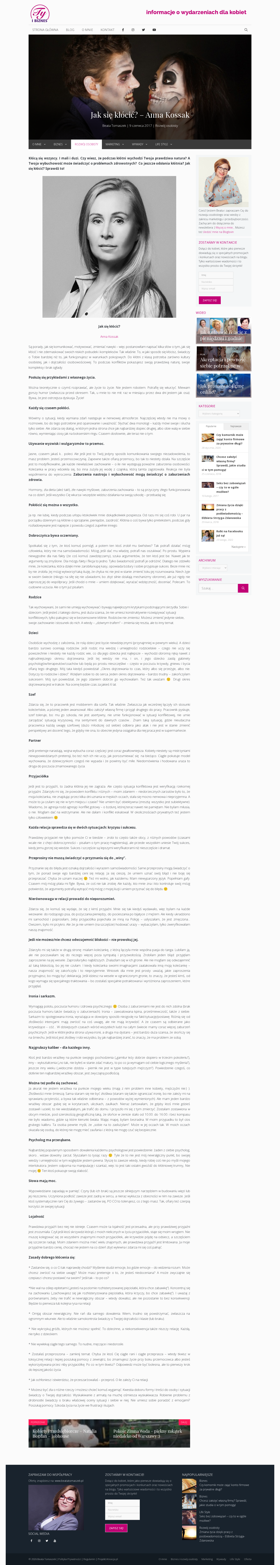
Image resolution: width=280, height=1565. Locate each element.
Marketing (113, 144)
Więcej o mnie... (225, 227)
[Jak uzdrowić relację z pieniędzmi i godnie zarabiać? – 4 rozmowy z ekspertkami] (224, 341)
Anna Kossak (109, 336)
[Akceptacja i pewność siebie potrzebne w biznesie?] (224, 369)
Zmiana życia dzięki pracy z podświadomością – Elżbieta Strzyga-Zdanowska (222, 1536)
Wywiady (137, 144)
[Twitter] (47, 1541)
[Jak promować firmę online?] (224, 395)
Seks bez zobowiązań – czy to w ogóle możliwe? (231, 487)
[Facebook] (31, 1541)
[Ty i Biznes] (40, 13)
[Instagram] (39, 1541)
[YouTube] (55, 1541)
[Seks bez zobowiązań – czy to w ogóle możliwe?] (208, 487)
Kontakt (107, 30)
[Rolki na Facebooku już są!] (208, 541)
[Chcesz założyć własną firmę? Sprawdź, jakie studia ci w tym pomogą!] (208, 461)
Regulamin (89, 1559)
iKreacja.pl (112, 1559)
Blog (70, 30)
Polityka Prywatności (69, 1559)
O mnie (87, 30)
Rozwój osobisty (166, 125)
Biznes (58, 144)
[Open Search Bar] (246, 30)
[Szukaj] (243, 588)
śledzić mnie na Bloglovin (218, 232)
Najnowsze (236, 426)
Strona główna (45, 30)
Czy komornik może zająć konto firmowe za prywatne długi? (230, 439)
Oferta (247, 1559)
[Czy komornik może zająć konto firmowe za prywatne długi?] (208, 441)
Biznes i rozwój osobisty (184, 1559)
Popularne (211, 426)
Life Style (161, 144)
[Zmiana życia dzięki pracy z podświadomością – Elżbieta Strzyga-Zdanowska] (208, 509)
